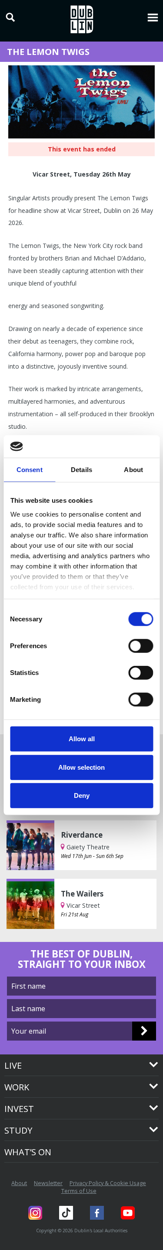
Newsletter (48, 1183)
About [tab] (133, 469)
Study (18, 1130)
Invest (19, 1109)
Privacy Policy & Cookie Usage (108, 1183)
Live (13, 1065)
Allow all (82, 738)
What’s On (27, 1152)
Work (16, 1087)
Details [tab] (81, 469)
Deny (82, 795)
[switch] (140, 646)
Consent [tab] (30, 469)
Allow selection (81, 767)
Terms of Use (78, 1191)
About (19, 1183)
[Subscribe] (144, 1031)
